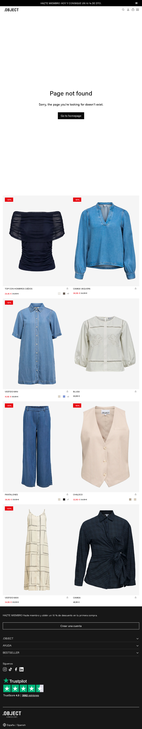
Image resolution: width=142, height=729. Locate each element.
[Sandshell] (135, 499)
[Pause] (136, 3)
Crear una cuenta (71, 626)
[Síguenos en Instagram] (5, 669)
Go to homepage (71, 116)
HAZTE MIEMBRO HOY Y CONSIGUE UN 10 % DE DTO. (71, 3)
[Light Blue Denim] (64, 396)
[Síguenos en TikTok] (10, 669)
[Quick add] (67, 288)
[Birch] (59, 396)
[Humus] (130, 499)
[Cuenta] (128, 10)
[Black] (64, 499)
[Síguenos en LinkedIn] (21, 669)
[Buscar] (123, 10)
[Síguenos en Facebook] (16, 669)
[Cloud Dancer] (59, 293)
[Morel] (64, 293)
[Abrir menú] (137, 9)
